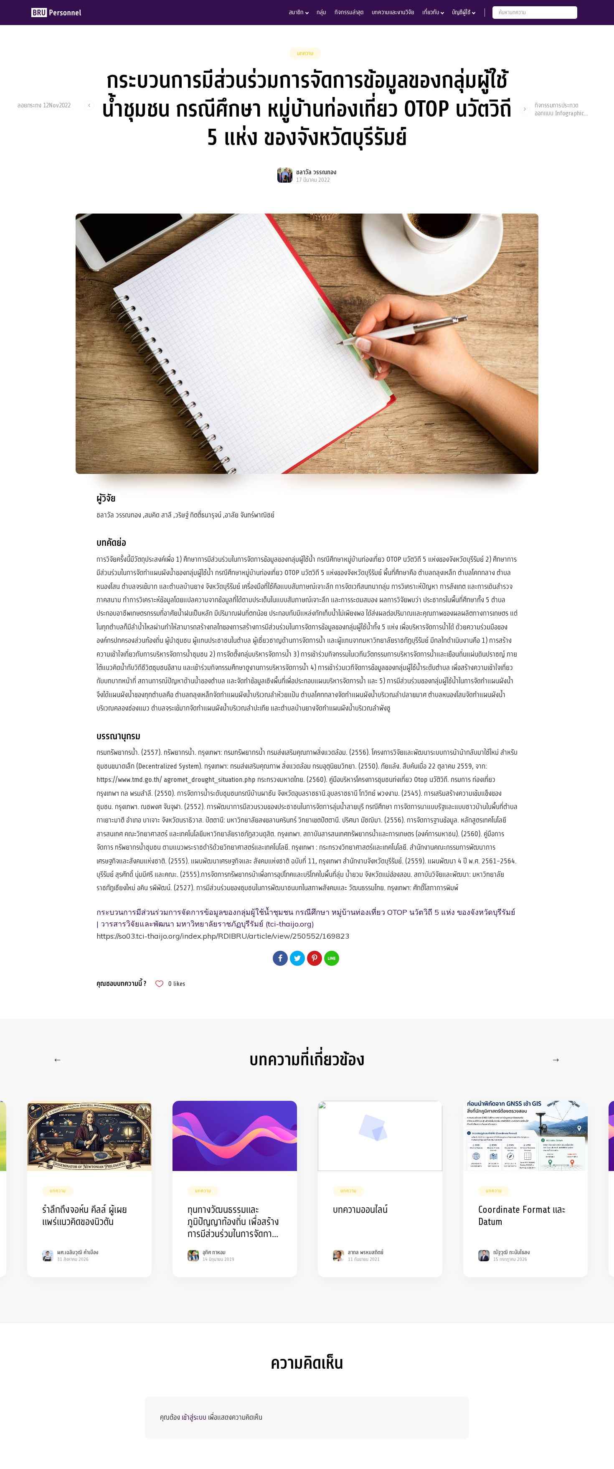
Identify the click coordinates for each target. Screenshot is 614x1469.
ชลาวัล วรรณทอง (316, 172)
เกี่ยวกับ (430, 12)
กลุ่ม (321, 12)
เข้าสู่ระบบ (194, 1417)
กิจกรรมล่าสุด (349, 12)
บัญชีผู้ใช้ (461, 12)
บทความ (305, 53)
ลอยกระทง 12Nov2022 (44, 105)
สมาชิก (296, 12)
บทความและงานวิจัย (393, 12)
